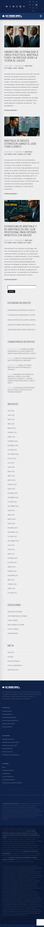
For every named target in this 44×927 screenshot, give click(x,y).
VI (36, 8)
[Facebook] (13, 6)
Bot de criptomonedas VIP (10, 720)
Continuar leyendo (10, 110)
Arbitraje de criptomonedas (10, 742)
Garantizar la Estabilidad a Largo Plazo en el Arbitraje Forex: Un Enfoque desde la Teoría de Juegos (21, 56)
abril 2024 (11, 515)
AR (30, 5)
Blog (3, 767)
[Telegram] (23, 6)
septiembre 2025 (13, 454)
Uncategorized (13, 633)
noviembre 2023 (13, 532)
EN (30, 2)
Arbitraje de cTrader (8, 723)
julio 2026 (11, 411)
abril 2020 (11, 580)
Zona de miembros (8, 776)
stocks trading (13, 629)
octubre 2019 (12, 593)
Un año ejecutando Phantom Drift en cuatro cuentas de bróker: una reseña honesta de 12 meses (22, 325)
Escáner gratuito (7, 727)
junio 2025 (11, 467)
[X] (10, 6)
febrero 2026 (12, 432)
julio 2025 (11, 463)
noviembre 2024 (13, 497)
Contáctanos (6, 773)
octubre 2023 (12, 536)
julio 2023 (11, 545)
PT (30, 8)
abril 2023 (11, 554)
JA (36, 2)
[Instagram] (16, 6)
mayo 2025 (11, 471)
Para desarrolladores (8, 779)
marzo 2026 (12, 428)
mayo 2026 (11, 419)
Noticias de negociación (9, 745)
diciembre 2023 (13, 528)
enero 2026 (11, 437)
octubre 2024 (12, 502)
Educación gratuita (8, 770)
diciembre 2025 (13, 441)
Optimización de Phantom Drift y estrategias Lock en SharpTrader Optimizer (22, 315)
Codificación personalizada (10, 755)
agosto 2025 (12, 458)
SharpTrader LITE (7, 714)
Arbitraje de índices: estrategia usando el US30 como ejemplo (20, 143)
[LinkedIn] (20, 6)
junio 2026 (11, 415)
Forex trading (18, 68)
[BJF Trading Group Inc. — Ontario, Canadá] (12, 16)
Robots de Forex (7, 751)
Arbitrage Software (15, 612)
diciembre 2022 (13, 558)
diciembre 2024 (13, 493)
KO (33, 5)
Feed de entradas (14, 661)
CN (33, 11)
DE (33, 2)
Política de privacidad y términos (12, 783)
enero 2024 (11, 523)
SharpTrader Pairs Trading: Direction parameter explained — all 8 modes (22, 330)
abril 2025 (11, 476)
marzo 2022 (12, 567)
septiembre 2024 (13, 506)
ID (33, 8)
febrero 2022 (12, 571)
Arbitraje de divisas (8, 739)
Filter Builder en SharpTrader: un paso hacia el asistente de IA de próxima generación (21, 390)
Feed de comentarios (15, 665)
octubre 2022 (12, 562)
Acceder (10, 657)
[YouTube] (6, 6)
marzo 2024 (12, 519)
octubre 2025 (12, 450)
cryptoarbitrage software (17, 616)
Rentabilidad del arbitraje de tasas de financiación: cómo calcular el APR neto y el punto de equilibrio (22, 310)
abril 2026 (11, 424)
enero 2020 (11, 588)
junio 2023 (11, 549)
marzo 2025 (12, 480)
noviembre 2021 (13, 575)
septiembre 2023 (13, 541)
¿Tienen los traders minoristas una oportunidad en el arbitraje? (20, 367)
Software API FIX (7, 748)
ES (36, 5)
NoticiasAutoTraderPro (9, 717)
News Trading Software (22, 154)
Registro (11, 652)
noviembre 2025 (13, 445)
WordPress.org (13, 670)
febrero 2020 (12, 584)
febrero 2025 (12, 484)
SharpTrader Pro (7, 711)
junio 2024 (11, 510)
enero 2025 (11, 489)
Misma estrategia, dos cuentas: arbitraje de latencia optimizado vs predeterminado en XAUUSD (22, 320)
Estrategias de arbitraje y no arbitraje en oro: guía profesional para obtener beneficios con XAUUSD (20, 231)
